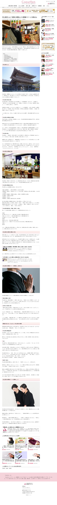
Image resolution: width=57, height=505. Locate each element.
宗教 (3, 449)
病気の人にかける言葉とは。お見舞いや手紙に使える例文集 (50, 33)
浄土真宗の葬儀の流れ (7, 56)
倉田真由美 (46, 74)
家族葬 (16, 449)
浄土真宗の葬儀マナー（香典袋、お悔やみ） (10, 58)
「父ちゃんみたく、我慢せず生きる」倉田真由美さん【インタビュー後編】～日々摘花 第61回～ (50, 73)
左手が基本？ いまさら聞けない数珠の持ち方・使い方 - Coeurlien (16, 257)
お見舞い (46, 34)
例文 (49, 34)
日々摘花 (50, 56)
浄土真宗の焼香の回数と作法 (8, 57)
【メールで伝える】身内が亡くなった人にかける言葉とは (50, 37)
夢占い (48, 21)
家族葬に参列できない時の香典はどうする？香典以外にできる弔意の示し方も (21, 447)
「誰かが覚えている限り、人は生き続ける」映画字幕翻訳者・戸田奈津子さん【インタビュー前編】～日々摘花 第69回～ (50, 55)
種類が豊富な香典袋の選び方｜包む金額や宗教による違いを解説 (21, 461)
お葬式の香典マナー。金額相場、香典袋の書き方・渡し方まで (34, 461)
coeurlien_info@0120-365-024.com (28, 491)
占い (45, 21)
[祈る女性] (21, 280)
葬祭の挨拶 (46, 38)
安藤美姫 (46, 65)
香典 (18, 449)
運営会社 (23, 486)
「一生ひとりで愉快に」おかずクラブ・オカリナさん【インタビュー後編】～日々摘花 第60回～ (50, 68)
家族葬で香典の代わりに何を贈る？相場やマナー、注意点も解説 (34, 447)
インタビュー (50, 65)
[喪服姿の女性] (21, 394)
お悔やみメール (51, 38)
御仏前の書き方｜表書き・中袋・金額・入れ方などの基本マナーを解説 (50, 28)
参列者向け (31, 449)
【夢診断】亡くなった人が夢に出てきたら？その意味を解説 (50, 20)
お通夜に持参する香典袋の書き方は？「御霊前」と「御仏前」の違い (50, 24)
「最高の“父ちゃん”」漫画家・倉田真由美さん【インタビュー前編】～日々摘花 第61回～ (50, 59)
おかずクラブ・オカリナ (48, 69)
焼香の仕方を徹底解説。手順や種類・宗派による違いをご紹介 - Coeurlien (17, 246)
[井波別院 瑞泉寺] (21, 79)
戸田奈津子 (46, 56)
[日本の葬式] (21, 166)
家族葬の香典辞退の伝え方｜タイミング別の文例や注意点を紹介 (8, 461)
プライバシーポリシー (26, 487)
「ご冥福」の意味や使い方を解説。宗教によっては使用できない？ (8, 447)
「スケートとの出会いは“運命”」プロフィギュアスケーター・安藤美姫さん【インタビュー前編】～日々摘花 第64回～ (50, 64)
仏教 (4, 449)
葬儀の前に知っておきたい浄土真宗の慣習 (10, 59)
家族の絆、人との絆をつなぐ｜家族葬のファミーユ (13, 427)
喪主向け (3, 463)
